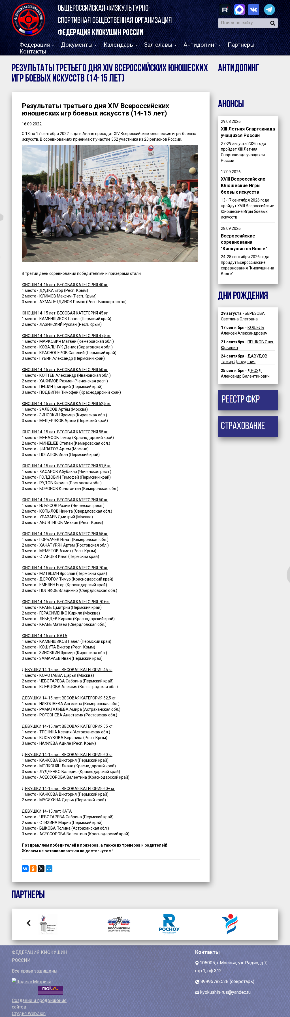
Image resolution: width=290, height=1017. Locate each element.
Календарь (119, 45)
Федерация (35, 45)
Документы (77, 45)
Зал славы (159, 45)
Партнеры (241, 45)
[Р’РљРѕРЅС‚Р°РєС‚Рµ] (25, 868)
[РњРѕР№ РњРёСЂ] (49, 868)
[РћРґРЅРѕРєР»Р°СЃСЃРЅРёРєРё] (33, 868)
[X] (41, 868)
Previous (28, 922)
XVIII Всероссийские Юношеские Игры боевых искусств (243, 185)
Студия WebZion (29, 1013)
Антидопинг (201, 45)
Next (261, 922)
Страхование (243, 426)
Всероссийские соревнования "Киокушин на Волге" (244, 242)
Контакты (33, 51)
